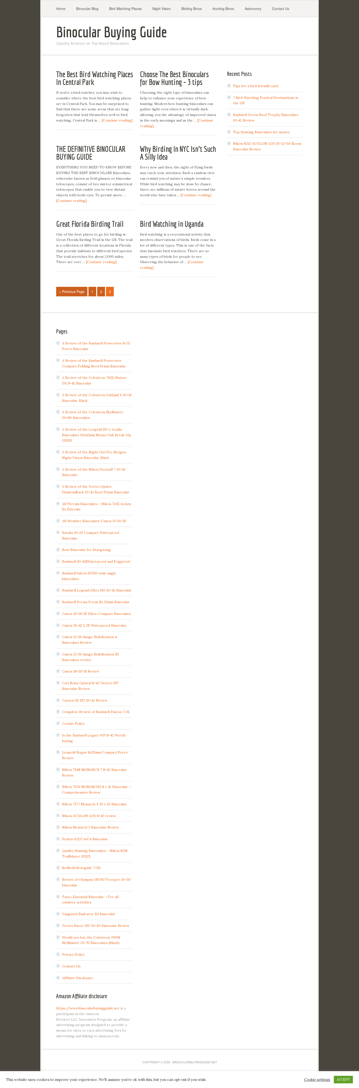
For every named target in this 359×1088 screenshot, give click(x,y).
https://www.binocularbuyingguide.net (87, 1008)
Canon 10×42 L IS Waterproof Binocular (94, 625)
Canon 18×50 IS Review (80, 671)
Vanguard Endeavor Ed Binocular (88, 914)
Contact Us (71, 966)
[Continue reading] (117, 120)
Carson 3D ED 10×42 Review (84, 700)
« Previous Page (71, 291)
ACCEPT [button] (343, 1080)
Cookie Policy (73, 723)
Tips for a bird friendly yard (255, 86)
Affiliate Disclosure (77, 978)
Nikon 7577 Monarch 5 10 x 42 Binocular (94, 804)
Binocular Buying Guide (111, 31)
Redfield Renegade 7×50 (81, 868)
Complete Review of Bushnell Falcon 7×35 (95, 712)
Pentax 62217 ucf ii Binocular (85, 839)
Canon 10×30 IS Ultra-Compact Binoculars (96, 613)
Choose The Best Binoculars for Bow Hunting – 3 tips (174, 78)
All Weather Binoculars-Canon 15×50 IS (94, 521)
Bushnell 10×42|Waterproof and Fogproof (96, 561)
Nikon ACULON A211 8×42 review (89, 816)
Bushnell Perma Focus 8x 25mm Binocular (96, 602)
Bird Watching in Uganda (171, 223)
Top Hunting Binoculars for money (261, 132)
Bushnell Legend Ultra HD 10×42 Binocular (97, 590)
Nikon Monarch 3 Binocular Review (90, 827)
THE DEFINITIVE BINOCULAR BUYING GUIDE (91, 153)
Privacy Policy (73, 954)
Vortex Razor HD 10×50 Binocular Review (95, 925)
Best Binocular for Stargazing (86, 550)
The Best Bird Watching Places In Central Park (94, 78)
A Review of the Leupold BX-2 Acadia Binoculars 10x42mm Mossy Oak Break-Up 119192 (96, 435)
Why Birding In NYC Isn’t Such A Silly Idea (178, 153)
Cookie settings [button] (317, 1080)
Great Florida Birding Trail (89, 223)
